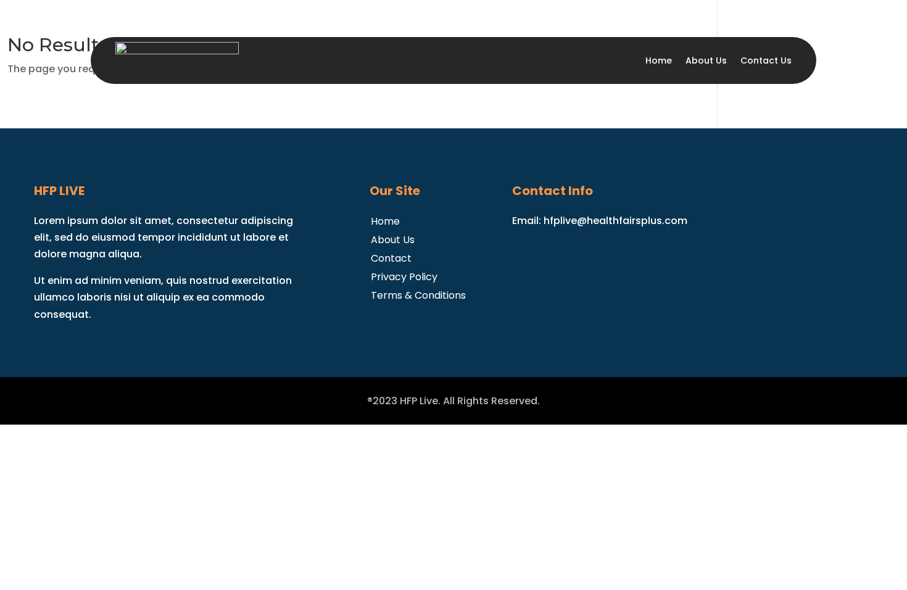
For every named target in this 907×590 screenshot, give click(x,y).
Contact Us (766, 60)
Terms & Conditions (418, 294)
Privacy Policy (404, 275)
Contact (391, 257)
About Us (706, 60)
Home (658, 60)
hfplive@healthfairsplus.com (615, 221)
